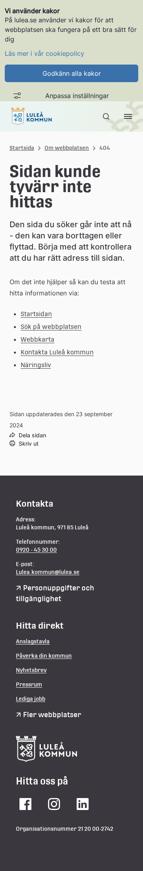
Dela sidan (32, 435)
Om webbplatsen (66, 148)
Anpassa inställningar (77, 96)
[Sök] (106, 116)
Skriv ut (29, 443)
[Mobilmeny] (128, 116)
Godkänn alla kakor (72, 73)
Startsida (22, 148)
